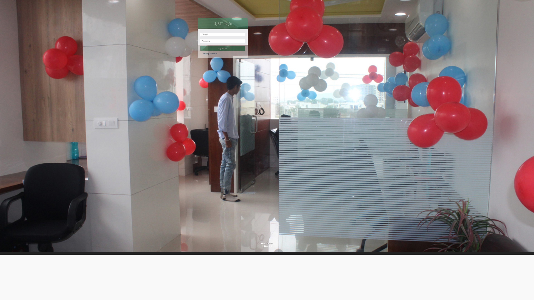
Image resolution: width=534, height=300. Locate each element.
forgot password (209, 53)
